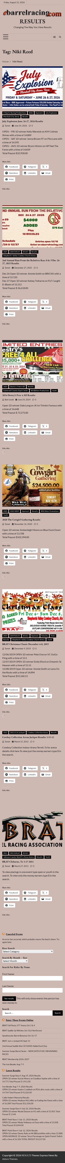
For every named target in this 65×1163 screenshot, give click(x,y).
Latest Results (13, 1070)
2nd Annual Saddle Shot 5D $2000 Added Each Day (24, 1046)
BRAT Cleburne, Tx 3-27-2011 (18, 861)
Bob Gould (9, 400)
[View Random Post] (54, 37)
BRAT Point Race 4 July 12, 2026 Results (20, 1130)
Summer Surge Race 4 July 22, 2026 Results (21, 1108)
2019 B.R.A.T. (15, 636)
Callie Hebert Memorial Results (15, 1097)
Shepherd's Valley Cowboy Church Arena (19, 256)
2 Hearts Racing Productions (14, 113)
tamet (7, 126)
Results (25, 117)
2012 (5, 732)
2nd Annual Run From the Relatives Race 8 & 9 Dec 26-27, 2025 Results (31, 262)
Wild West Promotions (50, 511)
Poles (53, 636)
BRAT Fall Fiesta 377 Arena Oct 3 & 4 (18, 1025)
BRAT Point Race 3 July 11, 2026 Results (20, 1119)
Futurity (44, 636)
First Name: (8, 974)
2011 (5, 853)
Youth (54, 390)
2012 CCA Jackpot (17, 732)
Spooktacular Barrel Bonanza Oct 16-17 (19, 1035)
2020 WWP (14, 511)
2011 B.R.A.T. (15, 853)
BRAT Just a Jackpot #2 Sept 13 (16, 1041)
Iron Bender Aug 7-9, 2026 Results (17, 1086)
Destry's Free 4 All (17, 387)
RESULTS (32, 21)
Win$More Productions (40, 390)
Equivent (39, 113)
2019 (5, 636)
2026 (31, 113)
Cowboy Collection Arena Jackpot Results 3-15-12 (28, 737)
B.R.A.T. (26, 252)
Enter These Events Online (19, 1020)
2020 (5, 511)
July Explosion (51, 113)
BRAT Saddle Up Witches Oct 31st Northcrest (22, 1030)
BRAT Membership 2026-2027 (15, 1059)
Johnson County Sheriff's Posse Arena (18, 857)
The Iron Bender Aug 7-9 (13, 1064)
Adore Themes (9, 1158)
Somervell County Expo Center (15, 390)
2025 (5, 252)
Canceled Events (14, 934)
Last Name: (8, 986)
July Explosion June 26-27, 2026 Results (22, 121)
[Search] (60, 37)
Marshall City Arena (11, 117)
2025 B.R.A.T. (15, 252)
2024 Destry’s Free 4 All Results (18, 395)
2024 (5, 387)
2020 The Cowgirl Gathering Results (21, 519)
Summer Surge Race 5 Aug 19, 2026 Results (21, 1075)
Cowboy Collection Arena (38, 732)
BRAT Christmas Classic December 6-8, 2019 (25, 644)
